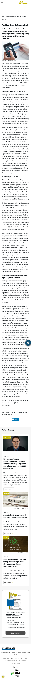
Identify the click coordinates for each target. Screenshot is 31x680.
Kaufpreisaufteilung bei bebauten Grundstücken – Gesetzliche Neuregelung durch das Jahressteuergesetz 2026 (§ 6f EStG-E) (15, 463)
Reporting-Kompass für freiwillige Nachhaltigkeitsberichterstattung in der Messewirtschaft (15, 560)
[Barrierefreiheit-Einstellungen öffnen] (28, 343)
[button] (3, 677)
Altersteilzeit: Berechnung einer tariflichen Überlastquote (15, 513)
